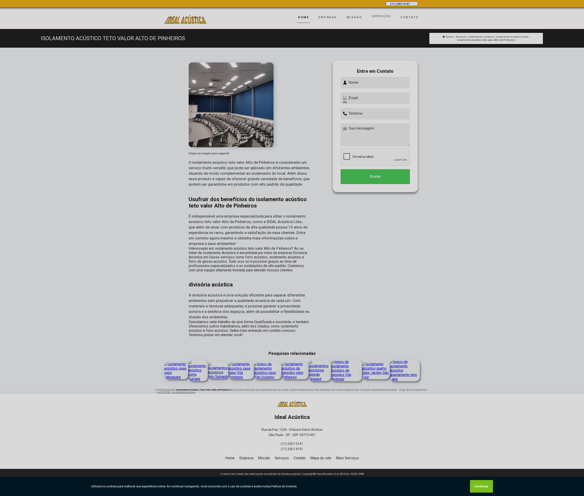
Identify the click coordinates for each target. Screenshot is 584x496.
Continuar (481, 486)
